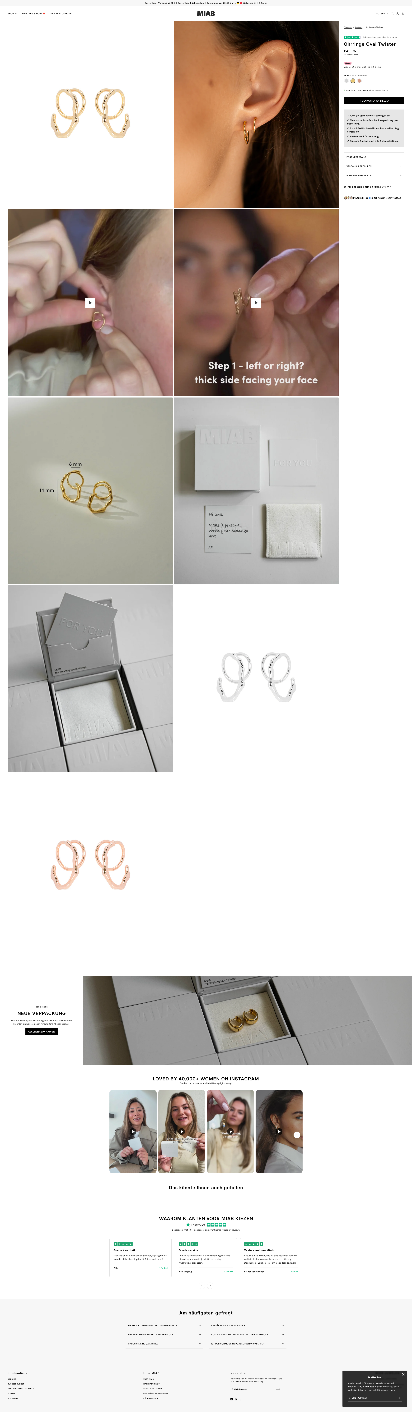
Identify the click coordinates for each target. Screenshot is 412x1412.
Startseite (348, 27)
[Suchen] (392, 13)
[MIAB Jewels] (206, 13)
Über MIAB (148, 1379)
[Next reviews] (210, 1286)
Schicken (12, 1379)
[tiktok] (240, 1399)
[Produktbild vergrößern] (90, 114)
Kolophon (13, 1398)
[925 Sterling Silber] (346, 81)
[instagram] (236, 1399)
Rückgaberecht (151, 1398)
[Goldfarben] (353, 81)
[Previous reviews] (202, 1286)
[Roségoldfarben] (359, 81)
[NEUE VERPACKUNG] (247, 1020)
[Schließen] (403, 1374)
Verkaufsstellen (152, 1389)
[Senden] (398, 1398)
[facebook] (231, 1399)
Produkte (358, 27)
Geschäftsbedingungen (155, 1393)
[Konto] (397, 13)
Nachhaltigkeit (151, 1384)
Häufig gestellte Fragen (21, 1389)
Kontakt (12, 1393)
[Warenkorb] (403, 13)
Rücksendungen (16, 1384)
